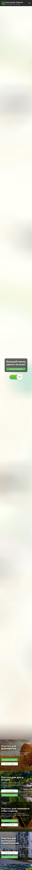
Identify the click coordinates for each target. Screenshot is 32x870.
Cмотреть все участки (16, 369)
